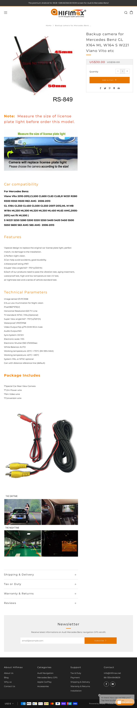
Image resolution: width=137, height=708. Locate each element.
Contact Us (9, 686)
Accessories (43, 686)
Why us (8, 682)
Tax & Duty (76, 673)
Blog (6, 677)
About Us (8, 673)
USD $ (8, 704)
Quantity (94, 71)
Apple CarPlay (44, 682)
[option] (41, 68)
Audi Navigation (45, 673)
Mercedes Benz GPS (47, 677)
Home (49, 25)
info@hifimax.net (112, 673)
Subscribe (99, 641)
